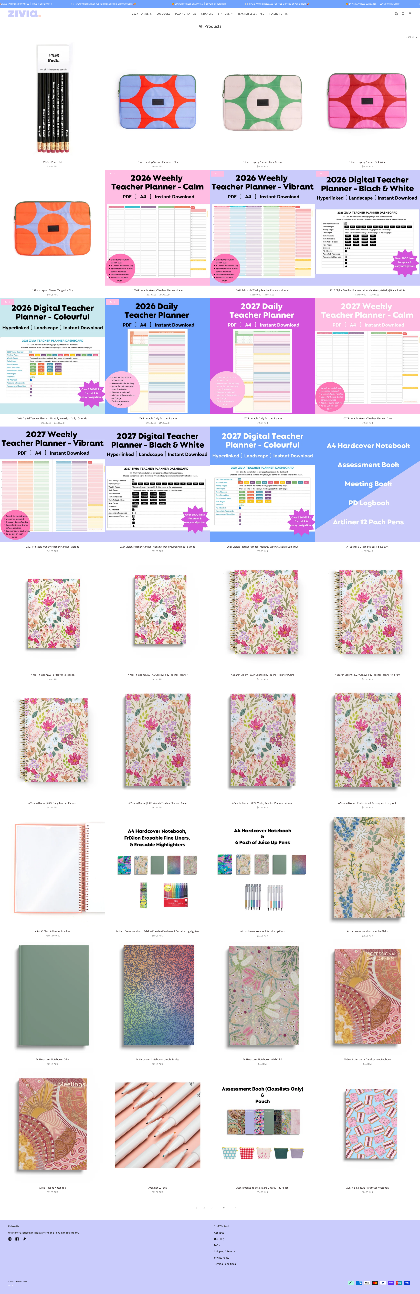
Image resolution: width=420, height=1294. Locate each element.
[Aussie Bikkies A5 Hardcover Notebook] (367, 1125)
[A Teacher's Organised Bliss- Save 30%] (367, 484)
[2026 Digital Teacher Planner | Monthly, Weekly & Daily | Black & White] (367, 228)
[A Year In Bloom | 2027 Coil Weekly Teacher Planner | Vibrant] (367, 612)
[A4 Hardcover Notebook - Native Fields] (367, 869)
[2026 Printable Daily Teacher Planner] (157, 356)
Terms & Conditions (225, 1264)
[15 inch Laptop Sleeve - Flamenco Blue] (157, 99)
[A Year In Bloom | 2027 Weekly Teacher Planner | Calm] (157, 740)
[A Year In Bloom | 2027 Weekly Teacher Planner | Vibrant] (262, 740)
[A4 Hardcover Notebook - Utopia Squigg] (157, 997)
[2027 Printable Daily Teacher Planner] (262, 356)
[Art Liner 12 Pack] (157, 1125)
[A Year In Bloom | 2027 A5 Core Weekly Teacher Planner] (157, 612)
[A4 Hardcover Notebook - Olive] (52, 997)
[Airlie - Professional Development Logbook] (367, 997)
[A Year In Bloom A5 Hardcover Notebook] (52, 612)
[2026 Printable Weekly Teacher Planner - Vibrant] (262, 228)
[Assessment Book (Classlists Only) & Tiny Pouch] (262, 1125)
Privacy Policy (221, 1258)
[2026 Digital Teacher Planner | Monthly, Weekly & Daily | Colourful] (52, 356)
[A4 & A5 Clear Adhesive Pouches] (52, 869)
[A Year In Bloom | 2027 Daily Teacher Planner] (52, 740)
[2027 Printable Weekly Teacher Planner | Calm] (367, 356)
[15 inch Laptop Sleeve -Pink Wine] (367, 99)
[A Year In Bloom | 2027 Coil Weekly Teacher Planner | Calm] (262, 612)
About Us (219, 1233)
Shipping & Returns (224, 1251)
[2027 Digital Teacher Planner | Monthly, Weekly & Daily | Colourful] (262, 484)
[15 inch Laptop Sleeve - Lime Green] (262, 99)
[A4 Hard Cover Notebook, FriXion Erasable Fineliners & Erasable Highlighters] (157, 869)
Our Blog (219, 1239)
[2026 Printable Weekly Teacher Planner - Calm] (157, 228)
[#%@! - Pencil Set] (52, 99)
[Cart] (410, 14)
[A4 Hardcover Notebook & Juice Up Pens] (262, 869)
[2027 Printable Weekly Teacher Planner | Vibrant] (52, 484)
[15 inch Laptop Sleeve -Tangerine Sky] (52, 228)
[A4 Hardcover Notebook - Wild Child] (262, 997)
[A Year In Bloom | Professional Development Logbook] (367, 740)
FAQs (217, 1245)
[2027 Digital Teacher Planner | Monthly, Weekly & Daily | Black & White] (157, 484)
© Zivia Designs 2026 (17, 1281)
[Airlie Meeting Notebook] (52, 1125)
